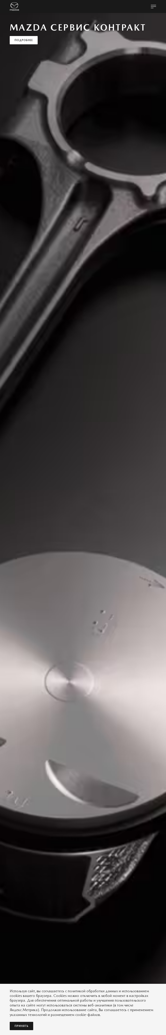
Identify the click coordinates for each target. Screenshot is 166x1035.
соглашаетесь (53, 991)
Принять (21, 1026)
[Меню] (153, 6)
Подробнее (24, 53)
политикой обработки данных (93, 991)
